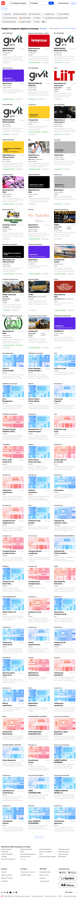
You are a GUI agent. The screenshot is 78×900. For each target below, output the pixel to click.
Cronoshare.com (7, 505)
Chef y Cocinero (35, 14)
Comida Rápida (26, 18)
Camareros (7, 14)
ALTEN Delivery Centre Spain (35, 353)
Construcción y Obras (10, 18)
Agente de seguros (63, 851)
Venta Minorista (49, 14)
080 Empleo (6, 566)
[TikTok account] (2, 892)
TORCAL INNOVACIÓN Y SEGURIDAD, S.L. (64, 535)
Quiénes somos (44, 875)
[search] (51, 3)
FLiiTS (55, 68)
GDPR (60, 896)
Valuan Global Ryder (59, 104)
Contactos (43, 878)
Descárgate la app (45, 872)
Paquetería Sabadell (33, 279)
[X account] (13, 892)
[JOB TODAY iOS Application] (63, 872)
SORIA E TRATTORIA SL (8, 139)
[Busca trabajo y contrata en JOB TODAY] (3, 3)
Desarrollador (62, 856)
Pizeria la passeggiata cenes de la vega (12, 315)
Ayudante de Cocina (10, 21)
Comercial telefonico (45, 849)
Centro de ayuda (44, 881)
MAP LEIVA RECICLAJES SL (9, 596)
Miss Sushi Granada (8, 174)
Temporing (57, 657)
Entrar (73, 3)
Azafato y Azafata (26, 21)
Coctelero (4, 856)
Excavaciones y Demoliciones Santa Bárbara (37, 316)
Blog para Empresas (7, 878)
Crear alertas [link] (43, 28)
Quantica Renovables (8, 353)
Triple (55, 353)
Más (43, 21)
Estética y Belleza (64, 14)
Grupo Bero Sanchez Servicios (10, 279)
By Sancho (31, 209)
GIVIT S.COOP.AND (7, 33)
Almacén (37, 18)
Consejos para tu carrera (27, 872)
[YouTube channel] (10, 892)
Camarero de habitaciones (28, 854)
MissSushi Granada (7, 68)
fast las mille (57, 139)
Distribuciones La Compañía (10, 244)
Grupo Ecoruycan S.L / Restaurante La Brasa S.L (64, 245)
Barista (38, 21)
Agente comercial (6, 849)
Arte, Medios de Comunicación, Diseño (56, 18)
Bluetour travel (58, 174)
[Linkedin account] (16, 892)
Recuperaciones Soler (8, 209)
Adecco (30, 688)
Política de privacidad (37, 896)
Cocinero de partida (7, 854)
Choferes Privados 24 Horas (61, 209)
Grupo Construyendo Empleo (61, 716)
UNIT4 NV (30, 383)
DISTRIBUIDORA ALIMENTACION (62, 315)
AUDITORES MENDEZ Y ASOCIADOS (37, 716)
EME (29, 139)
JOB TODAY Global (25, 875)
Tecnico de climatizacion (8, 859)
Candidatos (4, 881)
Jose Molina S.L (32, 104)
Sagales (56, 566)
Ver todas (23, 859)
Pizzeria (56, 279)
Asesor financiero (63, 854)
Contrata (3, 872)
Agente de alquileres (26, 849)
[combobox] (20, 3)
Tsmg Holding (6, 444)
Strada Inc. (31, 444)
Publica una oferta (6, 875)
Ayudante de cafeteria (45, 851)
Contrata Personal (63, 3)
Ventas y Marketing (20, 14)
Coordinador (5, 851)
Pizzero (22, 851)
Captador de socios (64, 849)
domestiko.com (58, 383)
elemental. (31, 657)
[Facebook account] (7, 892)
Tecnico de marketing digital (47, 856)
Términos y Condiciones (51, 896)
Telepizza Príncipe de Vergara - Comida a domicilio (38, 34)
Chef (40, 854)
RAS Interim (31, 805)
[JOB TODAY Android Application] (72, 872)
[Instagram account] (4, 892)
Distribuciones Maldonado (35, 244)
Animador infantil (25, 856)
